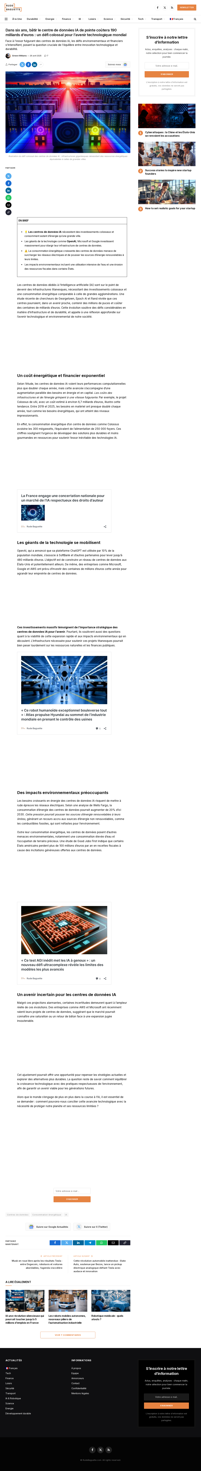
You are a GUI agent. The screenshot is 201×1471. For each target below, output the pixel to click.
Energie (50, 19)
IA (80, 19)
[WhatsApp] (8, 198)
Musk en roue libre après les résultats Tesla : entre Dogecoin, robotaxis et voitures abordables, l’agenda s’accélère (37, 1264)
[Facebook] (8, 183)
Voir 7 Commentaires (68, 1335)
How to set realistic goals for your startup (170, 208)
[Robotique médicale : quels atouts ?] (110, 1301)
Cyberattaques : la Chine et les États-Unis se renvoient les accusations (170, 134)
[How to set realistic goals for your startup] (167, 192)
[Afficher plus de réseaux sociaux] (40, 64)
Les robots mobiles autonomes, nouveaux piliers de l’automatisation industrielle (67, 1319)
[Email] (8, 205)
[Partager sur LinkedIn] (34, 64)
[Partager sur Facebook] (28, 64)
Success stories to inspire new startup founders (168, 172)
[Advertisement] (72, 189)
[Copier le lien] (8, 212)
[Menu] (6, 19)
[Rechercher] (194, 19)
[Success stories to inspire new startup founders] (167, 154)
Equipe (75, 1373)
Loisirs (92, 19)
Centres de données (17, 1214)
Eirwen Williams (19, 56)
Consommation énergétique (46, 1214)
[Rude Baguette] (13, 7)
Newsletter (187, 7)
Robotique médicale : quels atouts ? (107, 1317)
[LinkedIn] (8, 191)
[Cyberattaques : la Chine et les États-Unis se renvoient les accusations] (167, 116)
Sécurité (125, 19)
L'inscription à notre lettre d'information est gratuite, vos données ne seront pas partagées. (166, 85)
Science (108, 19)
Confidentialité (78, 1388)
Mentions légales (80, 1393)
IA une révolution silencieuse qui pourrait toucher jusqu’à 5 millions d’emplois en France (24, 1319)
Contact (75, 1383)
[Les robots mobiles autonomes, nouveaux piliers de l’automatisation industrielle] (68, 1301)
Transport (156, 19)
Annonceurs (77, 1378)
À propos (76, 1368)
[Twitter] (8, 176)
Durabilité (32, 19)
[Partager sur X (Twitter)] (22, 64)
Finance (66, 19)
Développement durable (18, 1413)
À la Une (17, 19)
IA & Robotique (13, 1398)
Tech (141, 19)
